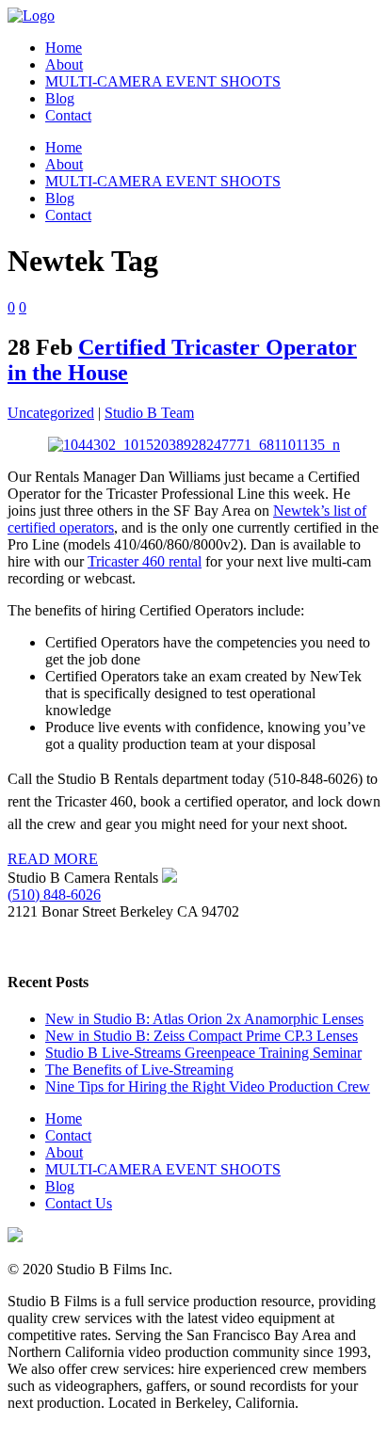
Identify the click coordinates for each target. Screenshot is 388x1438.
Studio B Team (149, 413)
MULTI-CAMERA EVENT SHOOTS (163, 1169)
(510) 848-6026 (54, 895)
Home (63, 1118)
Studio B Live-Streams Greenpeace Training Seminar (203, 1053)
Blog (59, 1186)
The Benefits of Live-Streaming (139, 1070)
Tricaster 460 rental (145, 561)
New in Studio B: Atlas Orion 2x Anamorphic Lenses (204, 1019)
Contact (68, 1135)
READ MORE (53, 859)
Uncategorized (51, 413)
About (64, 1152)
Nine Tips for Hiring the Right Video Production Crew (207, 1086)
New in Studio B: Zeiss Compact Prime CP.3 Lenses (201, 1036)
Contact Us (78, 1203)
